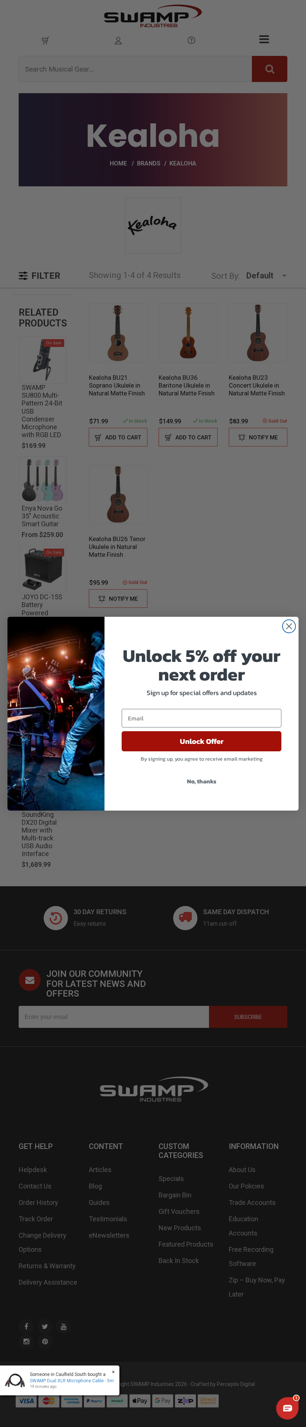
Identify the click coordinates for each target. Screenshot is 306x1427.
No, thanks (201, 781)
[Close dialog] (289, 626)
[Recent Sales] (17, 1380)
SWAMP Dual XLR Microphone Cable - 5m (72, 1380)
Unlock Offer (202, 741)
